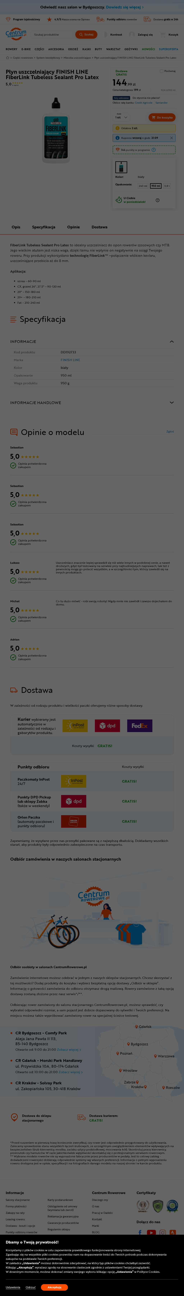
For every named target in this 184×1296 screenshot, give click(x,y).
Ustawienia (13, 1287)
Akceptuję (54, 1287)
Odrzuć (31, 1287)
